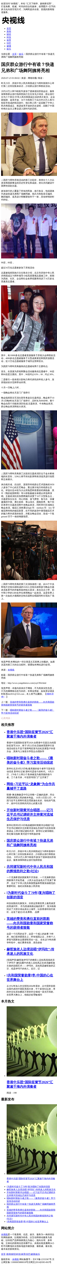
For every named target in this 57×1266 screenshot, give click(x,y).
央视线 (11, 670)
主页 (14, 54)
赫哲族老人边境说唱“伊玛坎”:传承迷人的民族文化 (31, 1189)
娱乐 (9, 49)
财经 (9, 34)
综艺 (9, 43)
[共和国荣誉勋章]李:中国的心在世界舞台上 (27, 1221)
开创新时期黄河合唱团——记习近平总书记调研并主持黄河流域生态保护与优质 (30, 814)
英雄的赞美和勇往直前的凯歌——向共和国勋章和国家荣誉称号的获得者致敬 (30, 923)
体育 (9, 40)
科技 (9, 37)
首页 (9, 28)
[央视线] (15, 23)
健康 (9, 46)
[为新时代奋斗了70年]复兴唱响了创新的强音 (28, 1186)
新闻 (9, 31)
